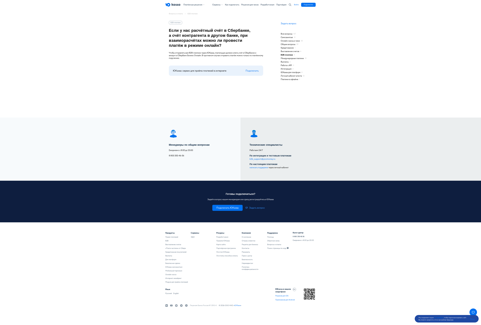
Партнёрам (281, 5)
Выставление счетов (173, 244)
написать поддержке (259, 167)
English (176, 293)
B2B (166, 241)
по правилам (438, 317)
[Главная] (172, 5)
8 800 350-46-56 (298, 236)
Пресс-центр (247, 256)
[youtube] (171, 305)
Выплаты (168, 256)
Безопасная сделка (172, 263)
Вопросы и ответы (274, 244)
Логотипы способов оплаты (227, 256)
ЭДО (193, 237)
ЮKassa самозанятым (173, 267)
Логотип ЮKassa (222, 252)
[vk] (166, 305)
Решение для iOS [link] (281, 296)
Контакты (245, 248)
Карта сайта (221, 244)
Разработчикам (267, 5)
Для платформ (170, 259)
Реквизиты (246, 252)
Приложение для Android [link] (285, 300)
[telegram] (181, 305)
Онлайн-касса (170, 274)
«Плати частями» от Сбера (175, 248)
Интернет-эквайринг (173, 278)
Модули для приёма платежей (176, 282)
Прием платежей (171, 237)
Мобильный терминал (173, 271)
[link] (296, 5)
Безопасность (247, 259)
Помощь (270, 237)
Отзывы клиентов (248, 241)
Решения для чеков (250, 5)
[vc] (186, 305)
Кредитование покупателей (175, 252)
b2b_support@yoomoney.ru (262, 159)
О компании (246, 237)
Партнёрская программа (226, 248)
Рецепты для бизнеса (250, 244)
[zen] (176, 305)
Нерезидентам (247, 263)
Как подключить (232, 5)
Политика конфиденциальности (250, 268)
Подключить (252, 70)
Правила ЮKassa (223, 241)
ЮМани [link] (237, 305)
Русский (168, 293)
